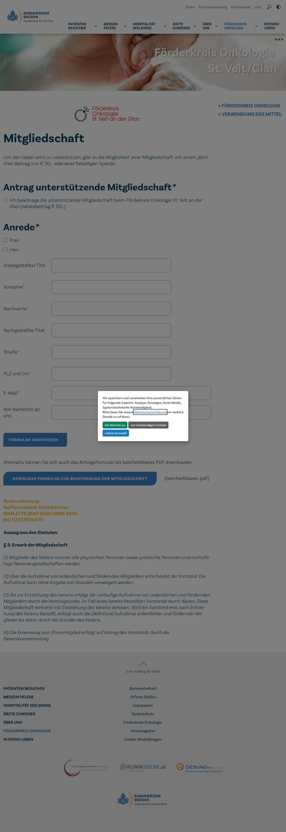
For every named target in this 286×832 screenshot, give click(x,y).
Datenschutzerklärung (150, 412)
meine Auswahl (115, 433)
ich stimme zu (115, 425)
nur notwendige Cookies (148, 425)
